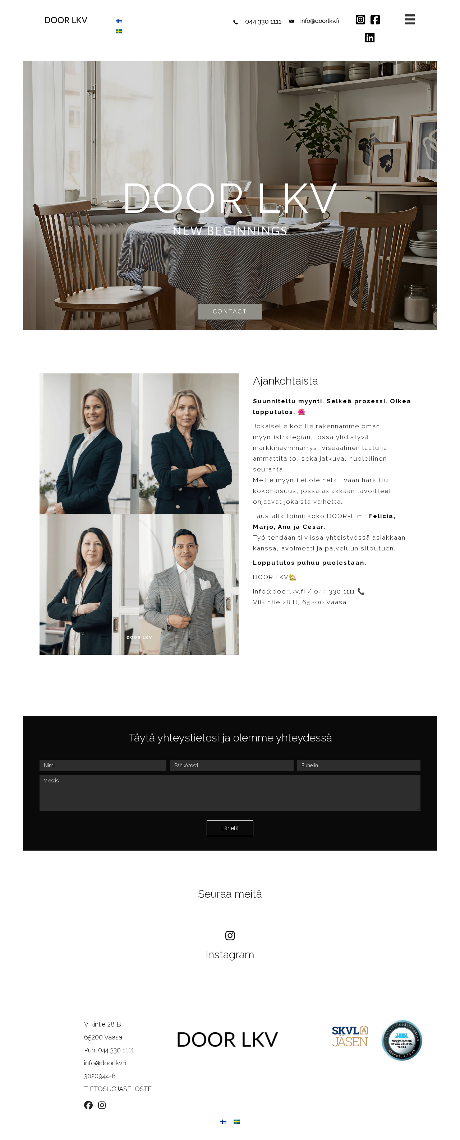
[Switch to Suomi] (119, 20)
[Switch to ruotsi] (119, 31)
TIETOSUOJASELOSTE (118, 1089)
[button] (230, 828)
